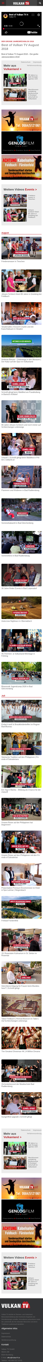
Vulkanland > (12, 69)
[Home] (21, 4)
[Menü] (3, 3)
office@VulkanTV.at (13, 1358)
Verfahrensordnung (34, 65)
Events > (31, 189)
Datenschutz (25, 62)
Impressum (37, 62)
